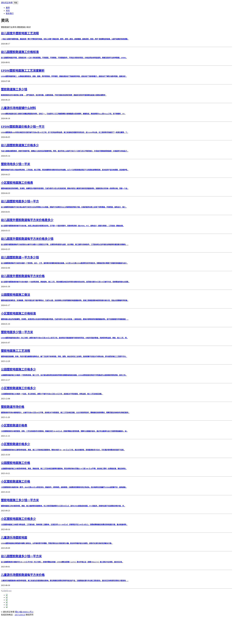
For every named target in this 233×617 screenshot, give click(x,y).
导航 (15, 3)
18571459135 (20, 615)
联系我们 (10, 13)
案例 (8, 8)
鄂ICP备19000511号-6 (24, 612)
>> (10, 591)
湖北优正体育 (7, 3)
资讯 (8, 11)
